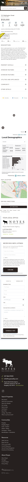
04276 (18, 210)
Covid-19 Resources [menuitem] (6, 446)
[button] (25, 8)
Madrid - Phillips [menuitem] (5, 428)
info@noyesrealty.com (11, 379)
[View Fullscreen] (3, 188)
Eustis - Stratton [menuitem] (5, 426)
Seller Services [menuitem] (5, 440)
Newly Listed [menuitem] (5, 407)
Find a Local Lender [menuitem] (6, 444)
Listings (4, 210)
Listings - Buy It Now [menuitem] (6, 412)
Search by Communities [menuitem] (7, 401)
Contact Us (5, 234)
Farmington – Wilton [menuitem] (6, 430)
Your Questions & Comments (9, 307)
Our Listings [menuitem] (4, 405)
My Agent (11, 234)
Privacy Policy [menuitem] (5, 463)
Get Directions (14, 206)
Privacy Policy (17, 265)
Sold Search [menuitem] (4, 409)
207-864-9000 (8, 229)
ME (7, 210)
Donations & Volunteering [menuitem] (7, 450)
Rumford (14, 210)
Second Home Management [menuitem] (8, 448)
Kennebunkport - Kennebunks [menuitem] (8, 432)
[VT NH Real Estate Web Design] (14, 470)
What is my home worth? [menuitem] (7, 414)
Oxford (11, 210)
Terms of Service (9, 335)
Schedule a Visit (19, 281)
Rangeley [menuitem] (4, 422)
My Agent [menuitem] (4, 460)
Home (1, 210)
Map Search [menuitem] (4, 399)
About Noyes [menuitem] (5, 458)
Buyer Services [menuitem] (5, 442)
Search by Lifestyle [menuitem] (6, 403)
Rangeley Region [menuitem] (5, 424)
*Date (4, 297)
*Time (4, 302)
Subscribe (10, 269)
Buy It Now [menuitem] (4, 411)
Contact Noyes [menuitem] (5, 461)
